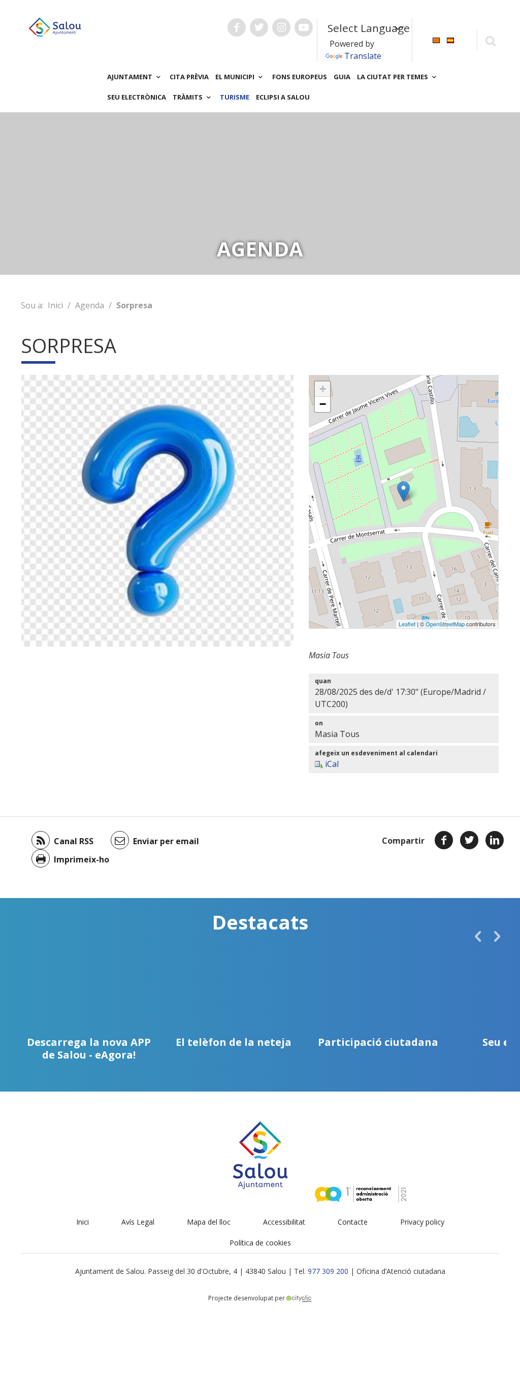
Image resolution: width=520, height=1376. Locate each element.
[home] (54, 26)
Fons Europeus (299, 76)
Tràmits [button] (188, 97)
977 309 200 (328, 1271)
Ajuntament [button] (130, 76)
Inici (55, 305)
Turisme (234, 97)
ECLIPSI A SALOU (283, 97)
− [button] (322, 404)
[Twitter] (469, 840)
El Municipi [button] (235, 76)
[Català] (436, 39)
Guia (342, 76)
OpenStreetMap (445, 624)
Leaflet (407, 624)
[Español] (450, 39)
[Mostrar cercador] (490, 40)
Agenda (89, 305)
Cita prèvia (189, 76)
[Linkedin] (494, 840)
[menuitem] (436, 39)
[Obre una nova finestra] (237, 27)
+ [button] (322, 388)
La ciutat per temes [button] (393, 76)
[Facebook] (444, 840)
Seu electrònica (136, 97)
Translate (362, 55)
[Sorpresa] (403, 491)
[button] (478, 936)
